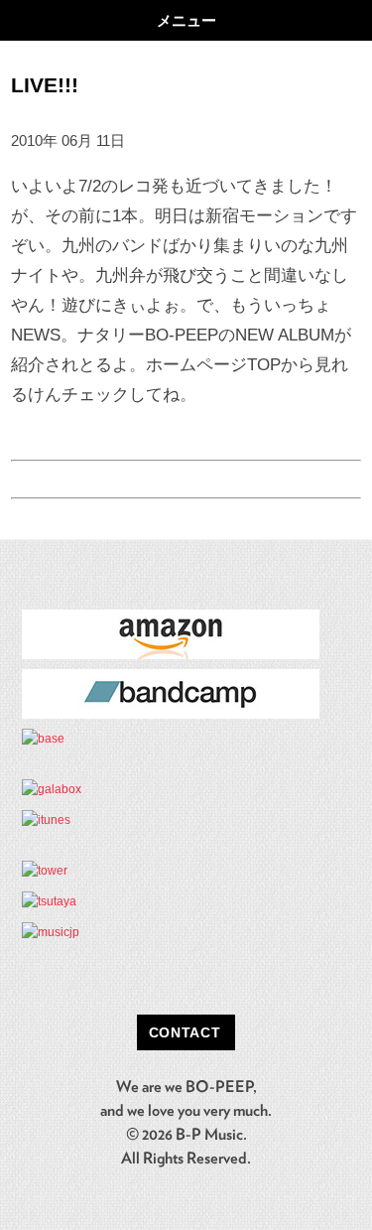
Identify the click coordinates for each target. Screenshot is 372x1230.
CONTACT (185, 1032)
